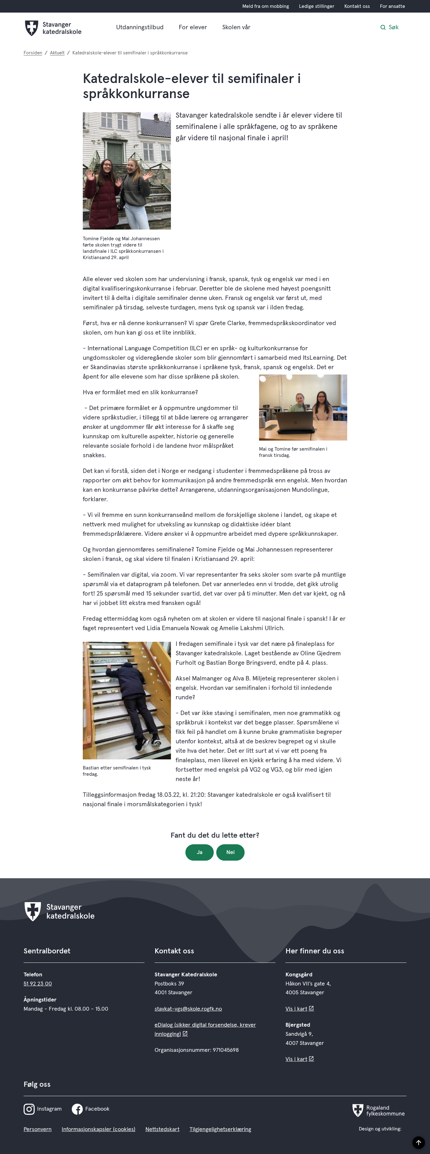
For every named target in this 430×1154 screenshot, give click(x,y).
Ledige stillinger (316, 6)
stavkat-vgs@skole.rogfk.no (188, 1009)
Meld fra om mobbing (265, 6)
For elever (193, 27)
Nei (230, 852)
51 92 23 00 (38, 984)
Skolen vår (236, 27)
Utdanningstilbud (140, 27)
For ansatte (392, 6)
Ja (199, 852)
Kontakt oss (357, 6)
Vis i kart (296, 1009)
